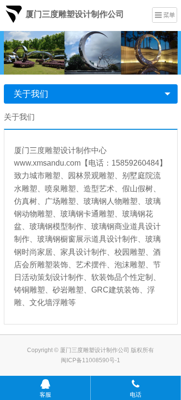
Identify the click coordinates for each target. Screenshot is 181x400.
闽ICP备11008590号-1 (90, 360)
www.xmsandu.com (47, 163)
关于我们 (31, 94)
